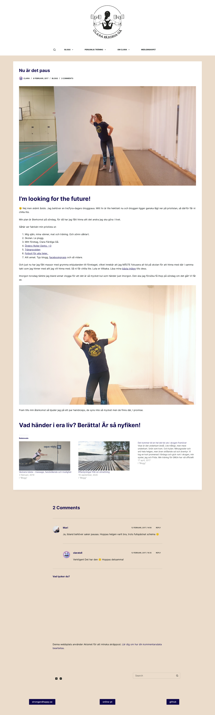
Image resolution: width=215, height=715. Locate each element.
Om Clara (122, 49)
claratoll (77, 552)
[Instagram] (61, 678)
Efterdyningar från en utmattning (94, 472)
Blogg (67, 49)
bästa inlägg (129, 268)
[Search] (54, 50)
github (173, 701)
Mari (65, 527)
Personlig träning (94, 49)
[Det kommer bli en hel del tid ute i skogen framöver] (167, 453)
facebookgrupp (57, 257)
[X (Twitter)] (56, 678)
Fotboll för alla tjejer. (36, 253)
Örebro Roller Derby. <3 (38, 245)
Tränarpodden (32, 249)
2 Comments (67, 78)
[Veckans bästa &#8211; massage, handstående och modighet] (47, 456)
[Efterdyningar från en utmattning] (106, 456)
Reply (158, 528)
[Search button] (177, 675)
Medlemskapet (148, 49)
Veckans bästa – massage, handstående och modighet (45, 472)
